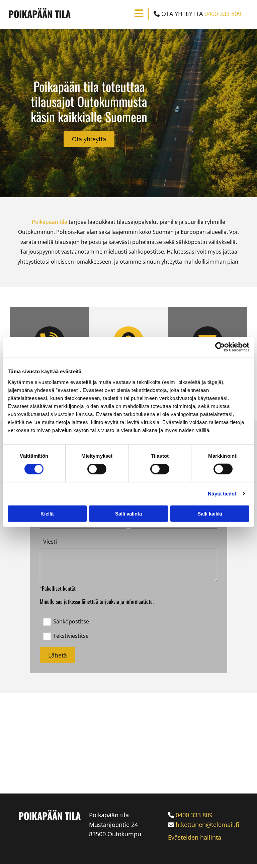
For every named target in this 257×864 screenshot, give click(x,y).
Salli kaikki (209, 513)
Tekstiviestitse (70, 635)
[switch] (96, 469)
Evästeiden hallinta (194, 837)
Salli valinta (128, 513)
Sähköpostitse (71, 621)
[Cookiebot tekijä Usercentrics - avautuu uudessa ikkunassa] (220, 347)
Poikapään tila (39, 14)
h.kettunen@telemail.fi (207, 825)
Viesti (50, 542)
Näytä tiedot (222, 493)
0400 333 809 (222, 14)
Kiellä (47, 513)
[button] (89, 139)
